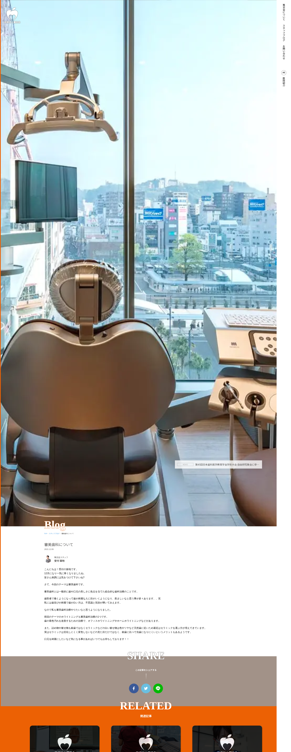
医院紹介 (284, 81)
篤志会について (284, 12)
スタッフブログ (284, 32)
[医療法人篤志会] (12, 15)
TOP (45, 533)
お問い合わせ (284, 52)
